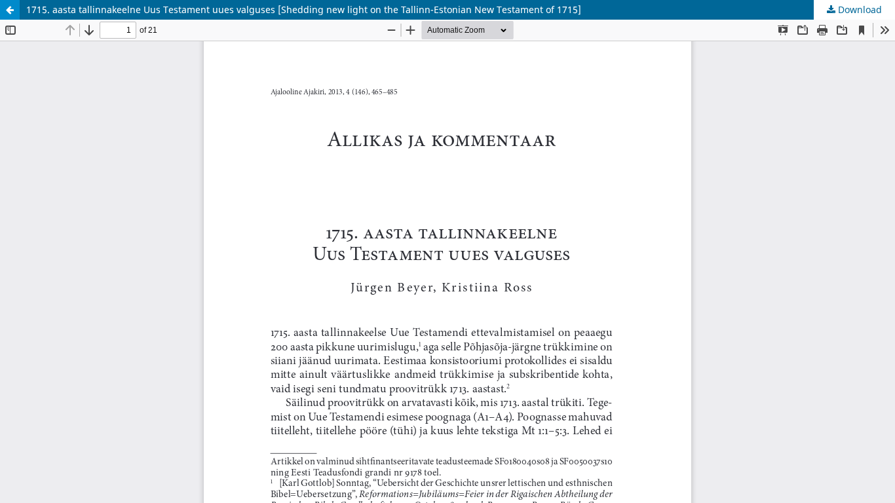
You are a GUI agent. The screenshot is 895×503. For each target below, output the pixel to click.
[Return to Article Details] (10, 10)
